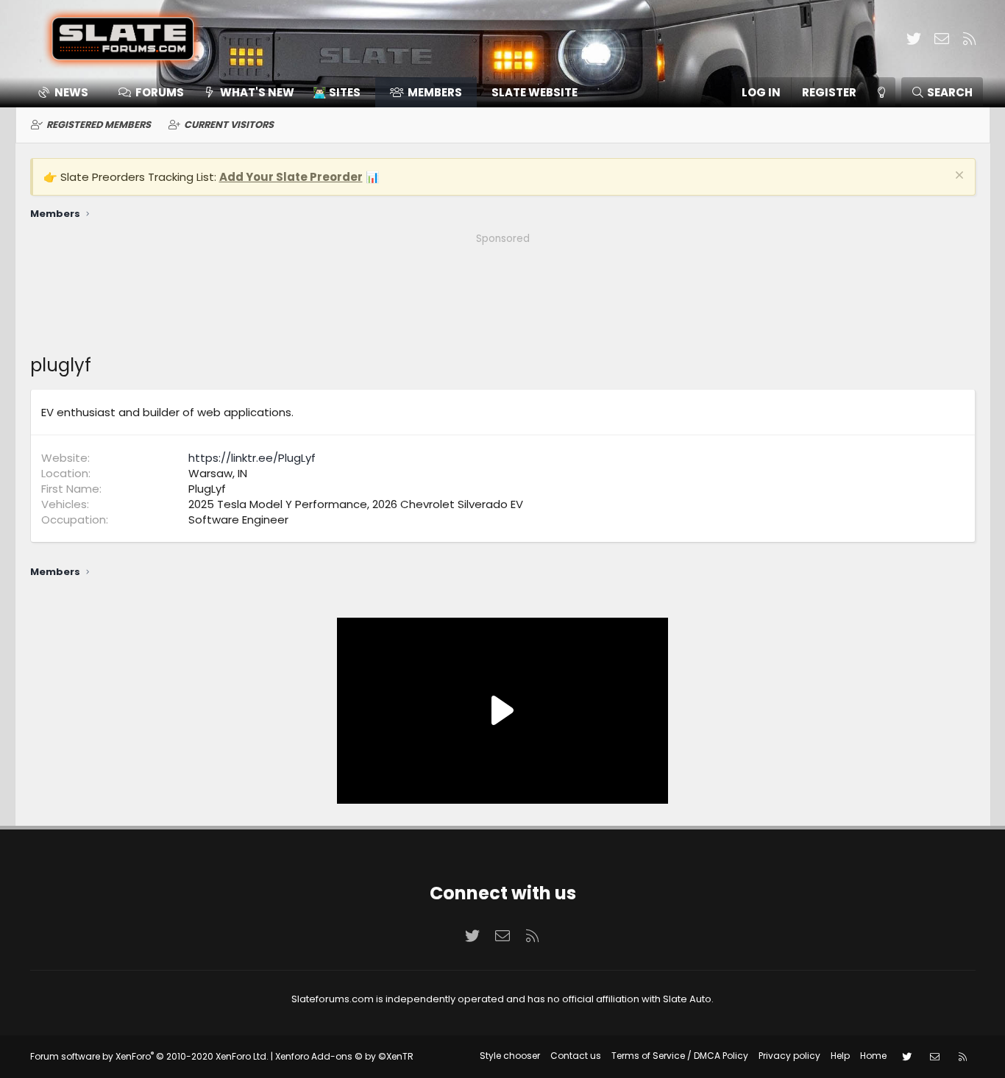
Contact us (575, 1055)
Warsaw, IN (217, 473)
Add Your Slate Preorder (291, 177)
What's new (257, 92)
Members (435, 92)
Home (873, 1055)
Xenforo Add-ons (344, 1056)
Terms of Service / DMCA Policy (679, 1055)
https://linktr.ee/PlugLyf (252, 457)
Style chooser (510, 1055)
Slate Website (534, 92)
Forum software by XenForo (149, 1056)
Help (840, 1055)
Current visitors (229, 125)
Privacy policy (789, 1055)
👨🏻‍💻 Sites (337, 92)
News (71, 92)
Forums (159, 92)
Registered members (98, 125)
